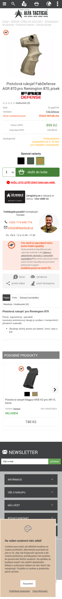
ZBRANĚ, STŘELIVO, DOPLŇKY (27, 21)
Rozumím (28, 583)
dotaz (22, 276)
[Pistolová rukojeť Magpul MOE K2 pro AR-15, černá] (31, 390)
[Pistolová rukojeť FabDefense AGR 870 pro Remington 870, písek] (40, 161)
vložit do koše (37, 172)
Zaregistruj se (33, 195)
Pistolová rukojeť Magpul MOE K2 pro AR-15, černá (30, 401)
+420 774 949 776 (20, 222)
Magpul (16, 408)
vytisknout (41, 276)
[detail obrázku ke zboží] (31, 55)
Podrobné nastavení (19, 591)
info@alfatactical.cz (20, 228)
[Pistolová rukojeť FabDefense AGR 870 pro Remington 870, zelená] (30, 161)
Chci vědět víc (42, 198)
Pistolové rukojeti (25, 24)
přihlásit (54, 461)
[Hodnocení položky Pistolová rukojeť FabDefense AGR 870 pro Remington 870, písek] (8, 103)
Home (5, 21)
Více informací (39, 591)
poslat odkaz (18, 283)
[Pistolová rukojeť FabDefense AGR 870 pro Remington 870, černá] (21, 161)
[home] (31, 17)
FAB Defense (52, 111)
